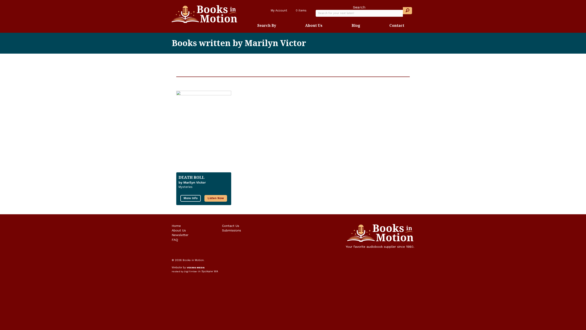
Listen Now (216, 198)
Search (359, 7)
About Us (313, 25)
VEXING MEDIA (196, 267)
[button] (407, 10)
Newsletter (180, 235)
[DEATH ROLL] (203, 129)
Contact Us (230, 226)
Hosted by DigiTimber (184, 271)
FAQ (175, 240)
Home (176, 226)
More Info (191, 198)
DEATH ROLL (191, 177)
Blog (356, 25)
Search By (266, 25)
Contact (396, 25)
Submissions (231, 230)
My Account (278, 10)
